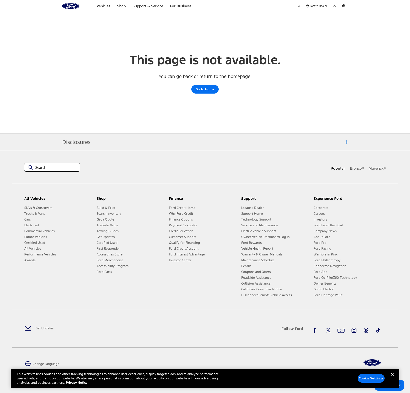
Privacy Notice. (77, 382)
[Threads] (366, 330)
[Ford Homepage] (372, 363)
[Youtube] (341, 330)
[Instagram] (354, 330)
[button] (131, 200)
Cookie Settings (371, 378)
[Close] (392, 378)
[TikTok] (378, 330)
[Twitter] (328, 330)
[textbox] (52, 167)
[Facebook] (316, 330)
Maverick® (377, 168)
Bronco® (357, 168)
